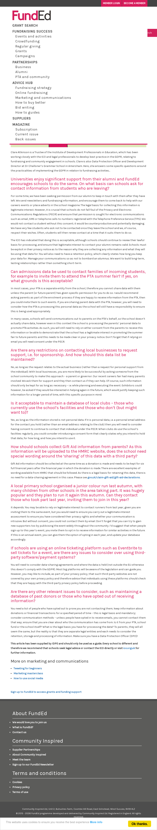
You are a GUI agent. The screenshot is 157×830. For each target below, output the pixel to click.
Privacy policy (21, 787)
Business (23, 67)
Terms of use (20, 792)
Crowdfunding (27, 41)
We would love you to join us (29, 722)
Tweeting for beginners (28, 668)
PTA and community (32, 77)
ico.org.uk (129, 648)
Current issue (26, 134)
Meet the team (21, 759)
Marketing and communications (43, 98)
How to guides (27, 112)
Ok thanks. (140, 823)
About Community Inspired (29, 754)
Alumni (21, 72)
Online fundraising (31, 93)
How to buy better (30, 102)
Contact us (19, 732)
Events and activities (33, 36)
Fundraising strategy (33, 88)
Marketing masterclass (28, 673)
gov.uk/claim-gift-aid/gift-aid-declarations (113, 477)
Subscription (26, 129)
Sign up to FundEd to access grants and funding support (46, 692)
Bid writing (24, 107)
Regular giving (28, 46)
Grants (21, 51)
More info (96, 822)
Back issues (25, 139)
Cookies (17, 782)
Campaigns (25, 56)
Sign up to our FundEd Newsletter (33, 764)
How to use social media (28, 678)
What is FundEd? (22, 727)
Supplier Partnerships (26, 749)
